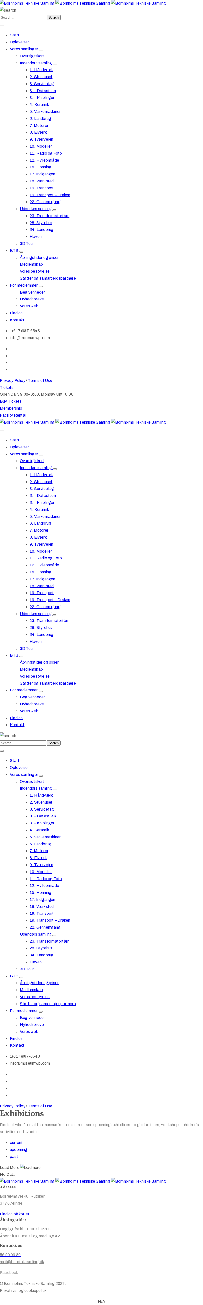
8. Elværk (38, 132)
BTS (14, 250)
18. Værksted (42, 181)
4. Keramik (39, 104)
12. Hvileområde (44, 160)
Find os (16, 313)
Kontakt (17, 320)
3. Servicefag (42, 84)
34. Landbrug (41, 230)
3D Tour (27, 243)
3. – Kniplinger (42, 98)
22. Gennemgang (45, 202)
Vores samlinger (24, 49)
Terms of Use (40, 380)
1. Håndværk (41, 70)
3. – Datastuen (43, 91)
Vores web (29, 306)
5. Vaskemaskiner (45, 111)
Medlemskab (31, 264)
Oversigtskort (32, 56)
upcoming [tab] (18, 1149)
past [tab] (14, 1156)
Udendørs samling (36, 209)
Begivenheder (32, 292)
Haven (36, 236)
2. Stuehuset (41, 77)
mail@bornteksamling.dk (22, 1262)
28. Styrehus (41, 223)
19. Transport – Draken (50, 195)
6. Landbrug (40, 118)
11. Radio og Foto (46, 153)
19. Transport (42, 188)
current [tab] (16, 1143)
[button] (6, 387)
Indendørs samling (36, 63)
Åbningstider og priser (39, 257)
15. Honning (40, 167)
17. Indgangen (42, 174)
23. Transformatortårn (49, 216)
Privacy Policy (12, 380)
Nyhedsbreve (32, 299)
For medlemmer (24, 285)
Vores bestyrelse (35, 271)
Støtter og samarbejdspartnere (48, 278)
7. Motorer (39, 125)
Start (14, 35)
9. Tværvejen (41, 139)
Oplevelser (19, 42)
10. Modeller (41, 146)
